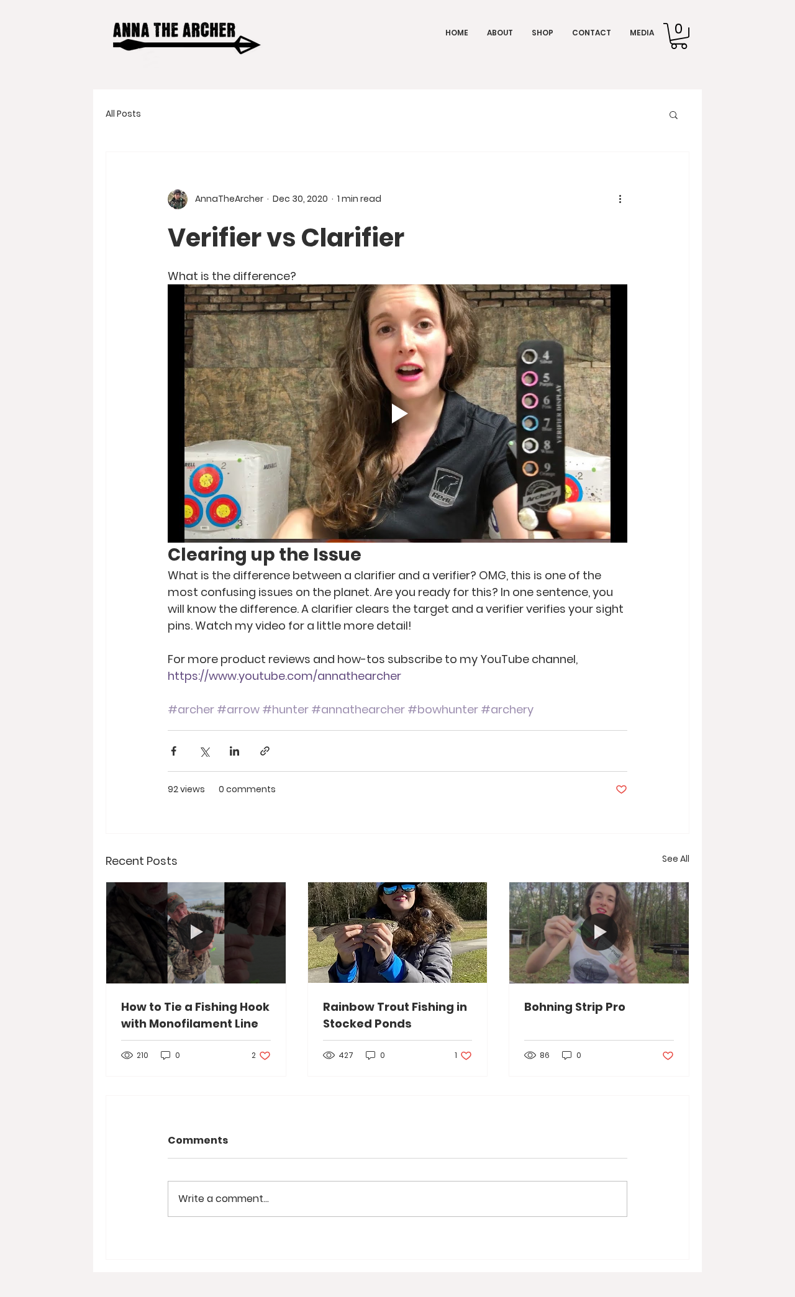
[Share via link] (265, 751)
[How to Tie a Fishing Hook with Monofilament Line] (196, 932)
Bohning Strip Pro (574, 1007)
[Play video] (397, 413)
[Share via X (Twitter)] (204, 751)
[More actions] (619, 199)
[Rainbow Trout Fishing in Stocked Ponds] (398, 932)
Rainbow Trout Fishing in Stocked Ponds (395, 1015)
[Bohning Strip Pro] (599, 932)
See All (675, 858)
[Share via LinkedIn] (234, 751)
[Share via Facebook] (173, 751)
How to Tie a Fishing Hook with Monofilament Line (195, 1015)
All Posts (123, 114)
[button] (678, 36)
